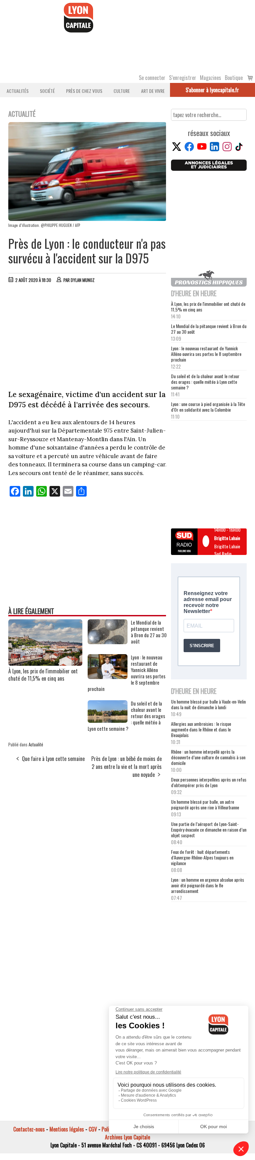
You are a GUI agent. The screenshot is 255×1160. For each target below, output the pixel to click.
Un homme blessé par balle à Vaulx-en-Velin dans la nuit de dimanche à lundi (208, 704)
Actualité (36, 744)
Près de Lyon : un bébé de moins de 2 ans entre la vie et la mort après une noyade (126, 767)
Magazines (210, 78)
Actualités (18, 90)
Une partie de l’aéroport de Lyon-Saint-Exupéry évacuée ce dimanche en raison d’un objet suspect (208, 829)
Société (47, 90)
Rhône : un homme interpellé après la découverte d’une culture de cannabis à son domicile (208, 757)
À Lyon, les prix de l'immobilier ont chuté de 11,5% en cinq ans (43, 674)
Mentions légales (66, 1129)
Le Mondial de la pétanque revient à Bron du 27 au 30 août (208, 328)
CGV (93, 1129)
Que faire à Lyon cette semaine (53, 759)
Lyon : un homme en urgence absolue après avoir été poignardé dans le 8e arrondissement (207, 885)
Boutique (234, 78)
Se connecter (152, 78)
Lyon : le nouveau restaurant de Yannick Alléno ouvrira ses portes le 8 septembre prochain (206, 353)
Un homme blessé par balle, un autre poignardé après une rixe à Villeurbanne (205, 804)
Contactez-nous (29, 1129)
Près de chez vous (84, 90)
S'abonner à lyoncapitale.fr (212, 90)
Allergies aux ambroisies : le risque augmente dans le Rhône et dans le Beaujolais (201, 729)
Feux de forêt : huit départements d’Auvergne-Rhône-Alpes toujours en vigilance (202, 857)
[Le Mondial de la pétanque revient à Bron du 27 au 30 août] (108, 642)
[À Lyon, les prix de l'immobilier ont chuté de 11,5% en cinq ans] (45, 663)
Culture (122, 90)
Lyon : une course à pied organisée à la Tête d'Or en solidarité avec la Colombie (208, 406)
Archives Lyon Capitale (127, 1137)
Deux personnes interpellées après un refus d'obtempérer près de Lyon (208, 782)
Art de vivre (153, 90)
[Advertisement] (87, 338)
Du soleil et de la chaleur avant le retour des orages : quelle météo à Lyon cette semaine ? (205, 381)
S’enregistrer (182, 78)
